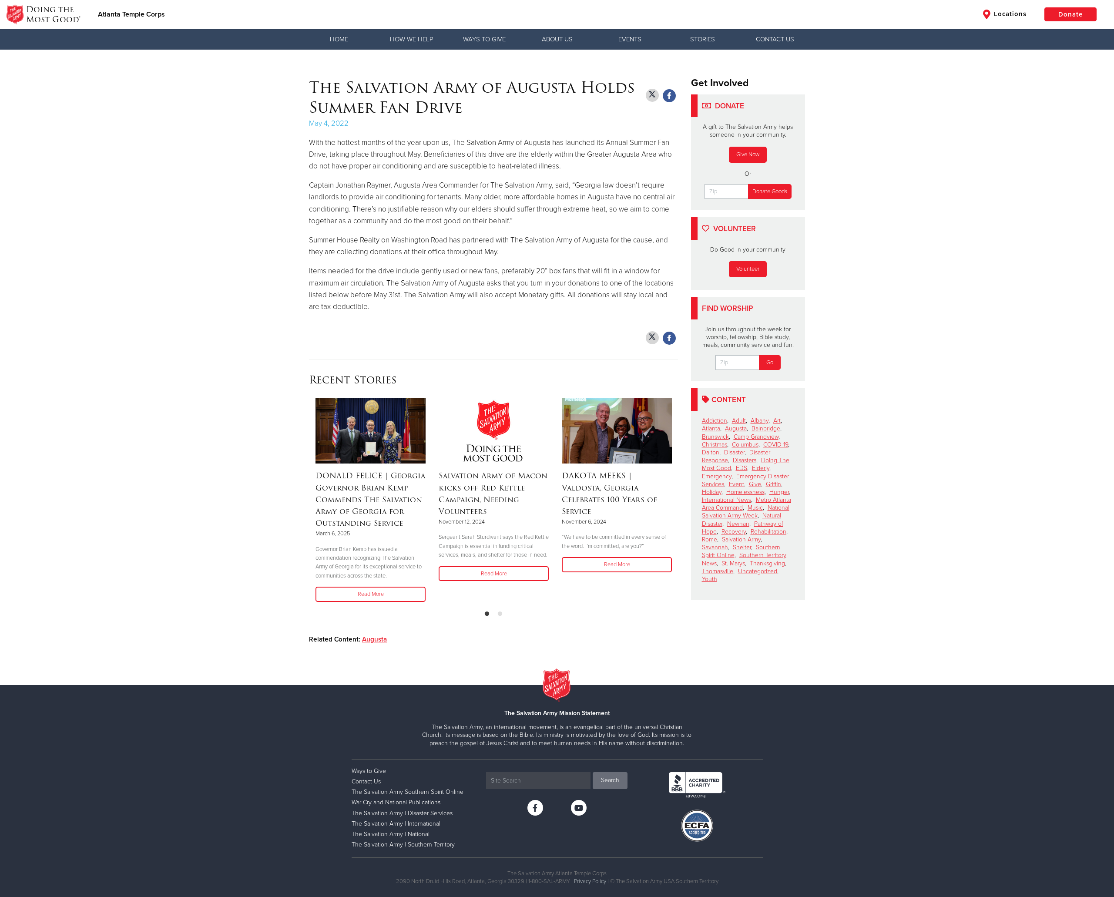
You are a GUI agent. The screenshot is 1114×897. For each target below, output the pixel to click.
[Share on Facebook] (669, 95)
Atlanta (711, 428)
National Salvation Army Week (745, 511)
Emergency (716, 476)
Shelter (742, 547)
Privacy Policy (590, 881)
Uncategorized (757, 571)
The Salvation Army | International (396, 823)
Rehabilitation (768, 531)
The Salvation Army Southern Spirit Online (407, 792)
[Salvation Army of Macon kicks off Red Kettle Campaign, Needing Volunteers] (494, 431)
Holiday (711, 492)
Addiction (714, 420)
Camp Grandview (756, 436)
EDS (741, 468)
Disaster (734, 452)
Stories (702, 39)
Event (736, 484)
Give (755, 484)
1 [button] (487, 614)
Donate (1070, 14)
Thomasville (717, 571)
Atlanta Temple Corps (131, 14)
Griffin (773, 484)
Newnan (738, 523)
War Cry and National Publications (396, 802)
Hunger (779, 492)
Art (777, 420)
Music (755, 507)
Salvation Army (741, 539)
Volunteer (747, 268)
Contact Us (775, 39)
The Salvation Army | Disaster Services (402, 813)
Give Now (747, 154)
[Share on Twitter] (652, 95)
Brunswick (715, 436)
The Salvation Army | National (390, 834)
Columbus (745, 444)
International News (726, 500)
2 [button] (500, 614)
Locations (1009, 14)
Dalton (710, 452)
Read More (371, 594)
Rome (709, 539)
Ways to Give (484, 39)
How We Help (411, 39)
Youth (709, 579)
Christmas (714, 444)
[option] (370, 500)
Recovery (733, 531)
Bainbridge (766, 428)
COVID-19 (775, 444)
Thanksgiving (767, 563)
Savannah (715, 547)
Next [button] (675, 501)
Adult (739, 420)
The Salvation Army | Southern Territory (403, 844)
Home (339, 39)
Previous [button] (311, 501)
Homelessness (745, 492)
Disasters (744, 460)
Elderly (760, 468)
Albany (759, 420)
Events (629, 39)
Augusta (374, 639)
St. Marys (733, 563)
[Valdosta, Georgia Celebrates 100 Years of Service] (617, 431)
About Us (557, 39)
